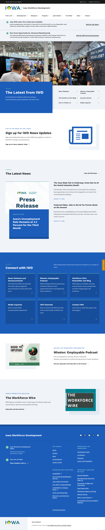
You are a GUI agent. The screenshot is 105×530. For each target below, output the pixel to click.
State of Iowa (84, 497)
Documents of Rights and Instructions (85, 484)
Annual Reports (57, 459)
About (54, 450)
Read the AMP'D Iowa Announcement (87, 35)
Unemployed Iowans (83, 452)
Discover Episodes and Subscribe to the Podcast (70, 364)
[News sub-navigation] (81, 15)
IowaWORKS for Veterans (60, 488)
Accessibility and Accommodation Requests (87, 501)
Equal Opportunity (83, 488)
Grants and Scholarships (60, 493)
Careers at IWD (57, 462)
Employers (80, 458)
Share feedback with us (18, 463)
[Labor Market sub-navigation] (62, 15)
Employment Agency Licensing (86, 491)
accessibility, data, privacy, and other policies (59, 525)
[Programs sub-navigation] (49, 15)
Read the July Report (92, 24)
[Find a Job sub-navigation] (13, 15)
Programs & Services (94, 1)
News (54, 456)
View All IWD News (90, 173)
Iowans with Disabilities (84, 461)
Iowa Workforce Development (36, 8)
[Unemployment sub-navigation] (27, 15)
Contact (54, 453)
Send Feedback (36, 522)
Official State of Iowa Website (13, 1)
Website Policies (82, 494)
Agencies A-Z (83, 1)
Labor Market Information (60, 481)
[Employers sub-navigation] (38, 15)
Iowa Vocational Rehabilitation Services (61, 477)
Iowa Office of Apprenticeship (61, 484)
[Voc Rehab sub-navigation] (73, 15)
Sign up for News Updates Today (16, 144)
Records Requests (82, 475)
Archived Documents (58, 510)
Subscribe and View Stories (15, 409)
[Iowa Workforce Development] (13, 8)
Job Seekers (81, 455)
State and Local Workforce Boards (60, 496)
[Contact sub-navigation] (91, 15)
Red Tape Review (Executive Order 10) (85, 479)
